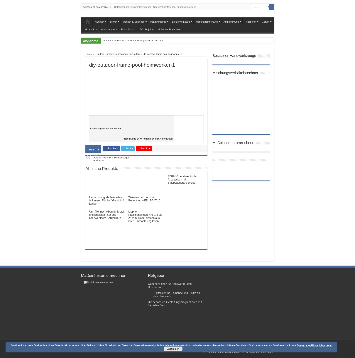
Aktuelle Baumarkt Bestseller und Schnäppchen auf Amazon (133, 40)
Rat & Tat (126, 29)
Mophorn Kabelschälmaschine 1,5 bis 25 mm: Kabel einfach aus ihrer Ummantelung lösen (145, 216)
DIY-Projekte (146, 29)
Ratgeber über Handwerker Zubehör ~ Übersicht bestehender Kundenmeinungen (155, 7)
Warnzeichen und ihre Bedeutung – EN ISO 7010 (144, 199)
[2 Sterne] (148, 122)
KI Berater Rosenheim (169, 29)
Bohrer (113, 21)
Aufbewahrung (231, 21)
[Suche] (271, 7)
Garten (265, 21)
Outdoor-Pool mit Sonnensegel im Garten (118, 54)
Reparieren (250, 21)
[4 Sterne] (148, 131)
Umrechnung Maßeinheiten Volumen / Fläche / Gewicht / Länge (106, 200)
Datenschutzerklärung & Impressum (314, 345)
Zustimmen (173, 348)
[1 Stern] (148, 118)
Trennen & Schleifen (133, 21)
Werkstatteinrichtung (207, 21)
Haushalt (89, 29)
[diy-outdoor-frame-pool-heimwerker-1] (146, 91)
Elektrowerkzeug (181, 21)
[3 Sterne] (148, 127)
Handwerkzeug (158, 21)
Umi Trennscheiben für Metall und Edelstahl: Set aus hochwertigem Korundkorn (106, 214)
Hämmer (99, 21)
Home (87, 21)
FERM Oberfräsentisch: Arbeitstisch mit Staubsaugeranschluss (182, 179)
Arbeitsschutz (107, 29)
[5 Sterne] (148, 135)
